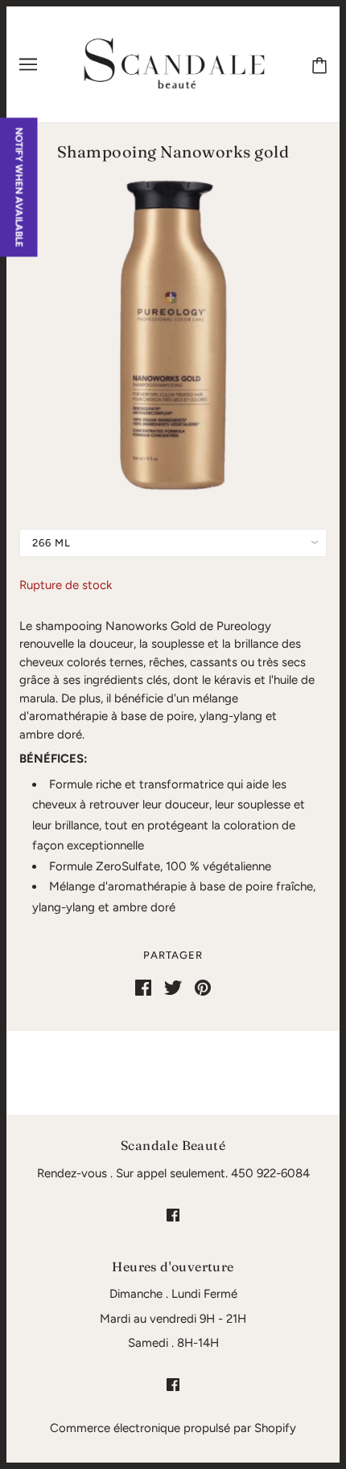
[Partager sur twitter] (173, 987)
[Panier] (319, 64)
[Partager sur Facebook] (143, 987)
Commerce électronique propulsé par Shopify (173, 1428)
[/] (175, 63)
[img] (173, 1214)
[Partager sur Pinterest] (203, 987)
